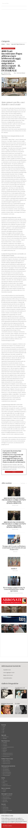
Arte (3, 779)
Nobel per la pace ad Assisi (7, 704)
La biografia (5, 742)
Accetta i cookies (7, 825)
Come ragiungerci (6, 769)
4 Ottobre (4, 751)
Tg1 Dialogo (5, 738)
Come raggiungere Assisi (8, 672)
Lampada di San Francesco (8, 753)
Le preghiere (5, 745)
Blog (3, 731)
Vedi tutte (24, 483)
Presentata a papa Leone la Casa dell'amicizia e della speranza (14, 589)
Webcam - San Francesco (7, 795)
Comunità (4, 789)
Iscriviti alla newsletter (7, 798)
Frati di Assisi (5, 784)
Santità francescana (6, 763)
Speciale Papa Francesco (18, 44)
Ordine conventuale (6, 760)
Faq (3, 732)
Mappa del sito (5, 801)
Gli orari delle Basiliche (7, 772)
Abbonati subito (5, 808)
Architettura (5, 781)
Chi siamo (4, 805)
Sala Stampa (5, 800)
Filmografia (5, 748)
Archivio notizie (5, 807)
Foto (3, 729)
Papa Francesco (5, 736)
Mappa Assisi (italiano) (7, 773)
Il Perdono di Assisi (6, 756)
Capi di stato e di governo (20, 688)
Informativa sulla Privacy (14, 823)
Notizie (4, 726)
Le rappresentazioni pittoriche (8, 747)
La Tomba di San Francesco (8, 754)
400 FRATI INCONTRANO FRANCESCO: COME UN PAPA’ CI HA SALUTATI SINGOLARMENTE (14, 500)
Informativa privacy (6, 813)
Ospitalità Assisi (7, 669)
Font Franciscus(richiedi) (7, 810)
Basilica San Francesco (7, 785)
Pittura (4, 782)
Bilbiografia (5, 750)
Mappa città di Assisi (8, 675)
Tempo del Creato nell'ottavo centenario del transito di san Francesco (14, 547)
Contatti (4, 791)
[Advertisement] (14, 25)
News (8, 44)
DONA (14, 471)
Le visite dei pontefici (4, 688)
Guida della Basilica (7, 678)
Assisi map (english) (6, 775)
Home (3, 44)
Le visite (17, 703)
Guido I (14, 568)
